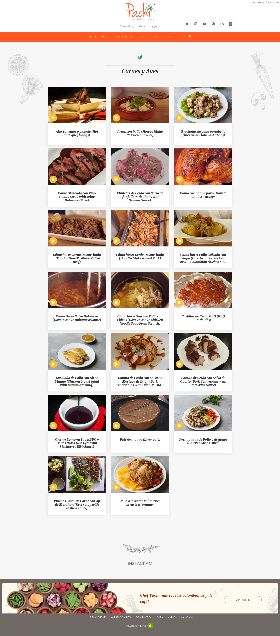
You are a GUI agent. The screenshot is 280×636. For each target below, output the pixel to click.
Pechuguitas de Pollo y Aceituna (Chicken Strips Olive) (203, 441)
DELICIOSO (163, 36)
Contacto (143, 617)
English (273, 2)
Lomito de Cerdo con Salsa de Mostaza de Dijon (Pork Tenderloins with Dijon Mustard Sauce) (140, 381)
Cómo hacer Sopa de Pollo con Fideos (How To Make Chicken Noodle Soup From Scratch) (140, 320)
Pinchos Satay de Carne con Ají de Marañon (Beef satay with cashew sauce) (77, 504)
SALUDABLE (125, 36)
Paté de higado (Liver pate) (140, 439)
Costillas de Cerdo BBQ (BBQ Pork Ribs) (203, 318)
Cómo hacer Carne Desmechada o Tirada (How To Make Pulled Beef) (77, 258)
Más (180, 36)
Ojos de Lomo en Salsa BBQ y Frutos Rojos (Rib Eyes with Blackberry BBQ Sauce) (77, 443)
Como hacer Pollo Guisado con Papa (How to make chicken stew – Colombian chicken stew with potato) (203, 258)
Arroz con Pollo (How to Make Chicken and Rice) (140, 133)
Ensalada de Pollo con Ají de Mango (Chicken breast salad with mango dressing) (77, 381)
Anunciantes (121, 617)
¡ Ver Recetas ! (242, 599)
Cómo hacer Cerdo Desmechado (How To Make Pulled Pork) (140, 256)
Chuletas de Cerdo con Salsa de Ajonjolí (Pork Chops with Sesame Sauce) (140, 196)
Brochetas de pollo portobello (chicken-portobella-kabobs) (203, 133)
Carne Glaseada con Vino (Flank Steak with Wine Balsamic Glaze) (77, 196)
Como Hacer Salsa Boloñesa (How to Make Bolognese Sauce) (76, 318)
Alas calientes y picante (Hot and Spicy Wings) (77, 133)
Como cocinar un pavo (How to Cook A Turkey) (203, 194)
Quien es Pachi (100, 36)
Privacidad (97, 617)
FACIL (144, 36)
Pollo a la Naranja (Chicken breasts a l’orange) (140, 502)
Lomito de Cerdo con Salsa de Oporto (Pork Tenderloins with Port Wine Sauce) (203, 381)
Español (259, 2)
